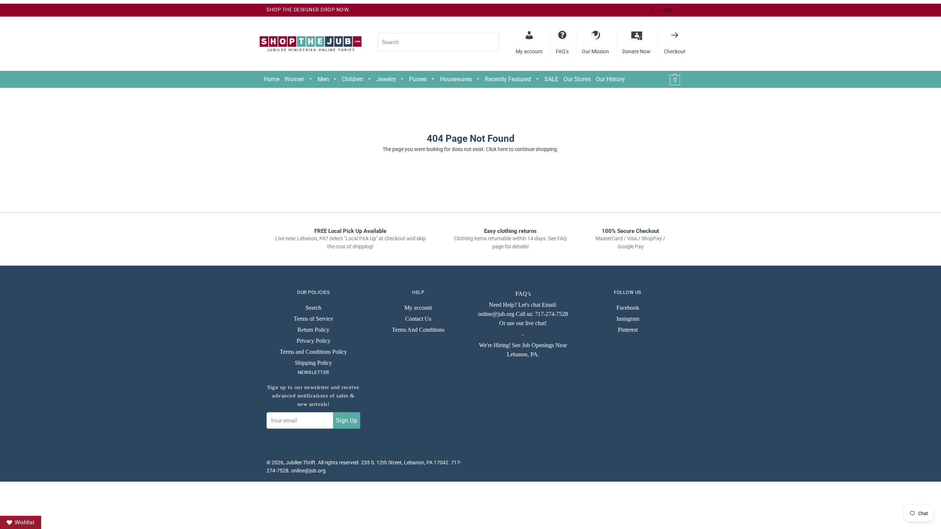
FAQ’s (523, 294)
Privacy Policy (313, 341)
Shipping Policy (313, 363)
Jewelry (387, 79)
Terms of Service (313, 319)
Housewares (456, 79)
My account (418, 308)
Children (353, 79)
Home (271, 79)
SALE (551, 79)
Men (324, 79)
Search (313, 308)
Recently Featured (509, 79)
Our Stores (577, 79)
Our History (610, 79)
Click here (497, 149)
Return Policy (313, 330)
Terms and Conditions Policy (313, 352)
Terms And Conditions (418, 330)
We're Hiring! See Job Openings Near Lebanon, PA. (523, 349)
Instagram (627, 319)
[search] (438, 42)
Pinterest (628, 330)
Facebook (627, 308)
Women (295, 79)
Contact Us (418, 319)
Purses (418, 79)
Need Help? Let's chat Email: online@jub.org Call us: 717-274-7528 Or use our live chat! (523, 314)
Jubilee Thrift (300, 462)
